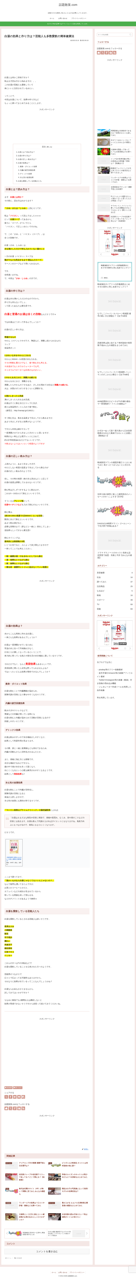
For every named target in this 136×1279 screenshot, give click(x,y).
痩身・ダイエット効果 (28, 166)
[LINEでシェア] (19, 1097)
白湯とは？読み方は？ (26, 152)
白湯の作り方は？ (24, 156)
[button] (23, 1097)
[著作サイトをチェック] (6, 1108)
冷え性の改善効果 (27, 177)
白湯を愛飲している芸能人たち (30, 181)
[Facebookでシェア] (10, 1097)
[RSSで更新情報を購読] (23, 1108)
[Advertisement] (46, 58)
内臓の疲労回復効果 (27, 170)
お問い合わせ (62, 1272)
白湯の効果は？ (24, 163)
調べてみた (18, 1087)
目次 (44, 147)
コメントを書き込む (47, 1251)
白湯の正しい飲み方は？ (27, 159)
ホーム (54, 1272)
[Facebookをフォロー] (15, 1108)
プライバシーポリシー (76, 1272)
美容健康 (9, 1087)
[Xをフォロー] (10, 1108)
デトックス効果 (26, 174)
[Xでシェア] (6, 1097)
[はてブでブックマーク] (15, 1097)
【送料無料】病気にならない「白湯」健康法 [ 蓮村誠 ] (14, 859)
